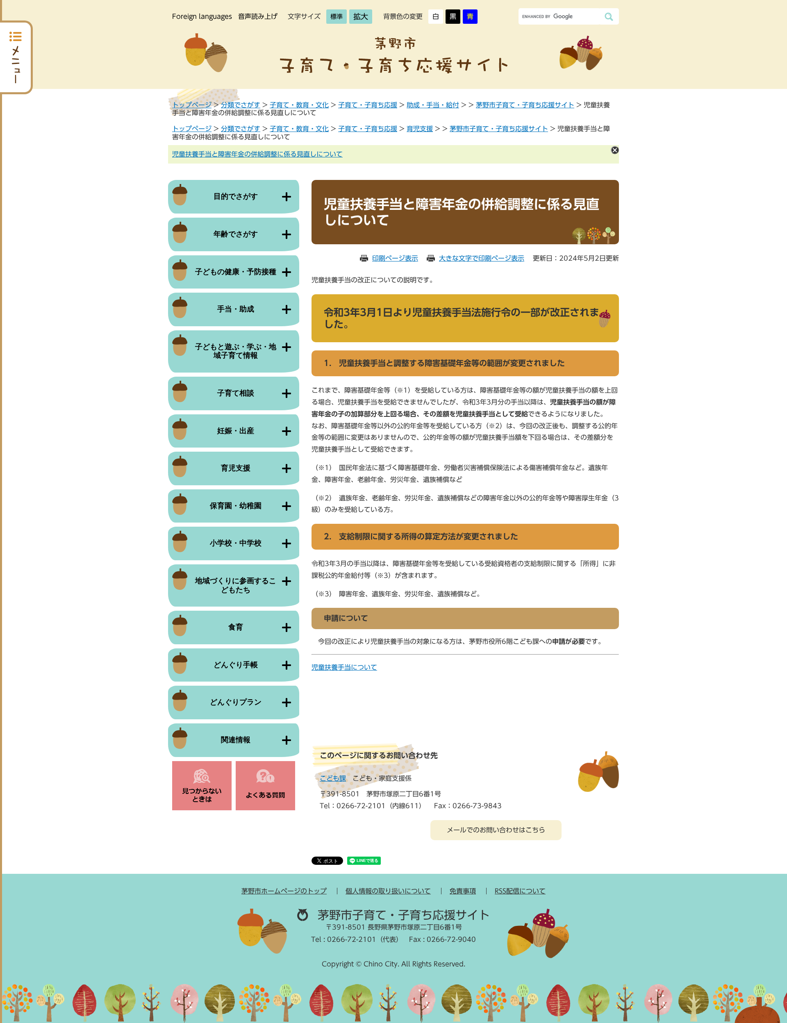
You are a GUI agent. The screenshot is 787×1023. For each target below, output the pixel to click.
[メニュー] (16, 57)
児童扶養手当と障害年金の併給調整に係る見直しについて (257, 154)
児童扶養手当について (344, 667)
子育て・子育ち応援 (367, 105)
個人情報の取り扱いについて (388, 891)
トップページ (192, 105)
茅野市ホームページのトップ (284, 891)
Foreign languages (202, 16)
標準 (336, 17)
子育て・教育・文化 (299, 105)
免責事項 (463, 891)
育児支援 (420, 128)
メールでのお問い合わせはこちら (496, 830)
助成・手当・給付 (433, 105)
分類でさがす (240, 105)
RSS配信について (520, 891)
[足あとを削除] (615, 150)
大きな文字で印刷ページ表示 (481, 258)
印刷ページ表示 (395, 258)
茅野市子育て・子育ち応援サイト (525, 105)
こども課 (333, 778)
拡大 (360, 16)
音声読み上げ (257, 16)
